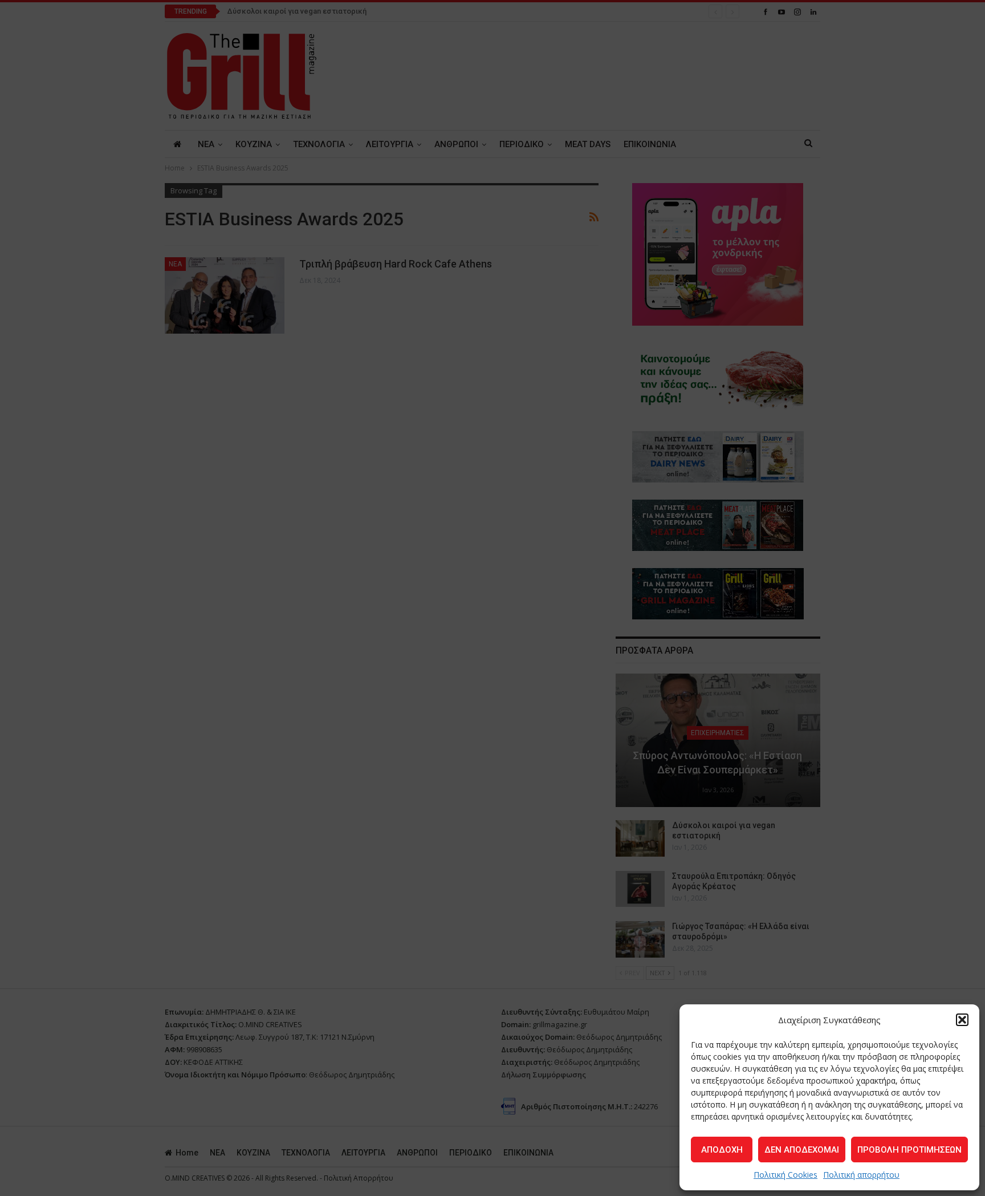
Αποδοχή (722, 1150)
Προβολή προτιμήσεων (909, 1150)
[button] (962, 1019)
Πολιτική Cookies (785, 1174)
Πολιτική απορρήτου (861, 1174)
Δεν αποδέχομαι (801, 1150)
